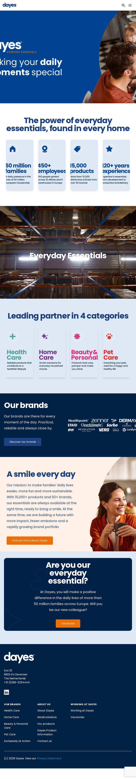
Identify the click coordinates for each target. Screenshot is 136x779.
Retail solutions (47, 717)
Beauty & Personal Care (16, 726)
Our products (46, 724)
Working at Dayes (82, 710)
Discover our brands (22, 442)
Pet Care (10, 734)
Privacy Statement (49, 758)
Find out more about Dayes (29, 540)
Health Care (12, 710)
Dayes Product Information (47, 732)
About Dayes (45, 710)
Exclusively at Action (17, 741)
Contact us (44, 741)
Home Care (11, 717)
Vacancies (68, 623)
